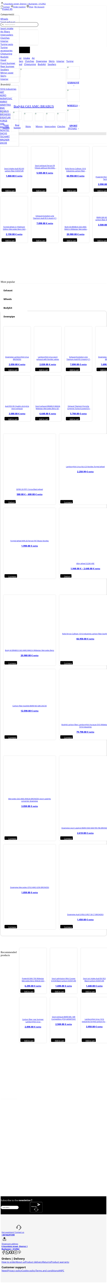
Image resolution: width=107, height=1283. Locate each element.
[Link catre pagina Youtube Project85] (12, 1253)
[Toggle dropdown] (13, 14)
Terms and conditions (47, 1270)
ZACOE (3, 142)
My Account (39, 7)
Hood (3, 59)
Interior (4, 41)
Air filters (5, 31)
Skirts (52, 61)
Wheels (4, 18)
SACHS (3, 133)
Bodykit (4, 56)
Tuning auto (6, 44)
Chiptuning (6, 53)
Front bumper (7, 63)
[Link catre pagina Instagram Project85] (16, 1253)
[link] (36, 1098)
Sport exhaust (7, 22)
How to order (9, 1261)
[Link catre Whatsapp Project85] (8, 1253)
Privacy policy (14, 1270)
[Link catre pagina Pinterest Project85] (20, 1253)
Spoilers (52, 64)
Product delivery (33, 1261)
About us (20, 1261)
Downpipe (41, 61)
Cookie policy (29, 1270)
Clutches (5, 37)
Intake (26, 58)
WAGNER (4, 139)
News (4, 1270)
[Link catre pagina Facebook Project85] (4, 1253)
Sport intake (6, 28)
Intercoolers (6, 34)
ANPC (61, 1270)
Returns (46, 1261)
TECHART (5, 136)
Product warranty (60, 1261)
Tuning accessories (6, 49)
